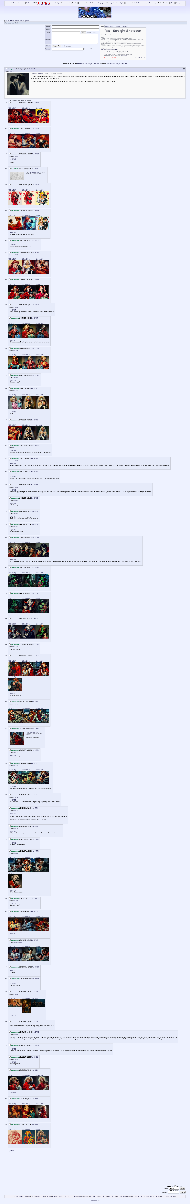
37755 (36, 763)
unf (168, 3)
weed (32, 3)
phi (109, 3)
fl (28, 3)
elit (141, 3)
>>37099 (13, 244)
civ (85, 3)
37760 (36, 808)
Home (172, 3)
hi (62, 3)
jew (103, 3)
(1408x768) (11, 998)
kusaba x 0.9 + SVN (95, 1200)
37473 (37, 241)
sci (118, 3)
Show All (143, 57)
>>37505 (15, 254)
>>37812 (13, 971)
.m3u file (96, 63)
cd (133, 3)
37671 (37, 702)
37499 (37, 279)
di (138, 3)
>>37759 (15, 765)
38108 (36, 1124)
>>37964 (15, 1034)
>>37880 (15, 942)
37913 (37, 979)
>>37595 (15, 487)
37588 (36, 388)
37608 (37, 568)
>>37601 (15, 513)
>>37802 (15, 853)
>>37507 (15, 307)
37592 (36, 458)
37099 (33, 69)
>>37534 (13, 380)
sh (162, 3)
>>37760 (13, 831)
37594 (36, 485)
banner (15, 3)
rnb (115, 3)
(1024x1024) (12, 108)
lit (106, 3)
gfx (56, 3)
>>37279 (13, 813)
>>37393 (13, 233)
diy (91, 3)
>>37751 (15, 704)
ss (165, 3)
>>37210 (13, 159)
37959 (37, 1032)
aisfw (80, 3)
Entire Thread (14, 21)
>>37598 (15, 500)
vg (71, 3)
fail (44, 1196)
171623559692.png (33, 172)
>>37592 (15, 447)
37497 (37, 252)
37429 (37, 210)
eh (94, 3)
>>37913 (20, 942)
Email (48, 29)
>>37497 (13, 310)
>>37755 (15, 752)
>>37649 (13, 694)
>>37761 (15, 810)
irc (23, 3)
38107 (36, 1099)
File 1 (48, 46)
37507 (36, 318)
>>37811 (15, 900)
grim (59, 3)
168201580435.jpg (38, 73)
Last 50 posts (24, 21)
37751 (37, 750)
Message (48, 39)
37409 (37, 185)
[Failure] (43, 3)
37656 (36, 656)
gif (147, 3)
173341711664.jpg (33, 732)
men (152, 3)
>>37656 (15, 646)
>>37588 (15, 377)
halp (99, 3)
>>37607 (15, 526)
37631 (36, 619)
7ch (11, 3)
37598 (36, 511)
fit (96, 3)
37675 (37, 728)
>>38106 (15, 1059)
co (88, 3)
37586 (37, 375)
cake (130, 3)
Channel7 (124, 26)
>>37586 (15, 350)
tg (121, 3)
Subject (48, 32)
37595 (36, 498)
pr (112, 3)
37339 (37, 128)
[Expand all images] (184, 69)
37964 (37, 1045)
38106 (36, 1070)
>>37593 (15, 460)
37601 (36, 524)
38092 (36, 1057)
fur (144, 3)
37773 (37, 851)
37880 (37, 967)
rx (68, 3)
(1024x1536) (26, 998)
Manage (178, 3)
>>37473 (12, 71)
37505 (37, 305)
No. (30, 69)
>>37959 (13, 1049)
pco (156, 3)
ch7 (20, 3)
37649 (36, 644)
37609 (37, 593)
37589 (36, 420)
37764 (36, 839)
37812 (36, 940)
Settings (118, 26)
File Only (179, 1186)
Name (48, 27)
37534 (37, 348)
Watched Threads (109, 26)
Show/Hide (137, 57)
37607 (37, 537)
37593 (36, 472)
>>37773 (15, 797)
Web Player (88, 63)
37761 (36, 826)
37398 (36, 169)
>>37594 (15, 474)
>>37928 (15, 981)
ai (126, 3)
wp (74, 3)
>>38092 (15, 994)
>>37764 (15, 828)
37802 (37, 898)
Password (48, 49)
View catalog (124, 55)
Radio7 (109, 63)
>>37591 (15, 390)
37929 (36, 1022)
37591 (37, 445)
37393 (37, 154)
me (65, 3)
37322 (37, 103)
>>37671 (13, 755)
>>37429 (15, 156)
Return (7, 21)
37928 (36, 992)
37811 (36, 911)
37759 (36, 795)
